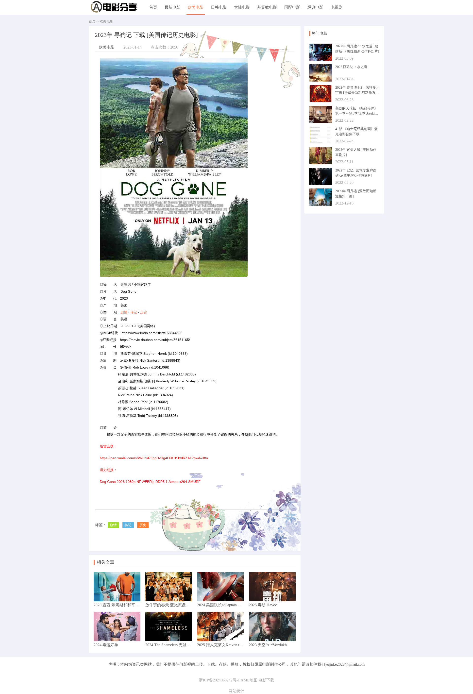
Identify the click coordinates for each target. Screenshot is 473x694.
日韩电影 (219, 7)
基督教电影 (267, 7)
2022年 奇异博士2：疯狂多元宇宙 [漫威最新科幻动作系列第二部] (357, 93)
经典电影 (315, 7)
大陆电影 (242, 7)
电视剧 (336, 7)
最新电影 (172, 7)
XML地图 (249, 680)
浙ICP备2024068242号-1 (219, 680)
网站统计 (236, 691)
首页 (153, 7)
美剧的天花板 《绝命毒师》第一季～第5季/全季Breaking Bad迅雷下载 (356, 113)
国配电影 (292, 7)
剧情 (123, 312)
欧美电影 (195, 7)
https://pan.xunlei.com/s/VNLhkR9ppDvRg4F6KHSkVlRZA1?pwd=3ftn (154, 458)
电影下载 (266, 680)
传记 (133, 312)
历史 (143, 312)
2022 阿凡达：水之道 (351, 67)
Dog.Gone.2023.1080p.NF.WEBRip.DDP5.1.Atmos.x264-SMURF (150, 482)
